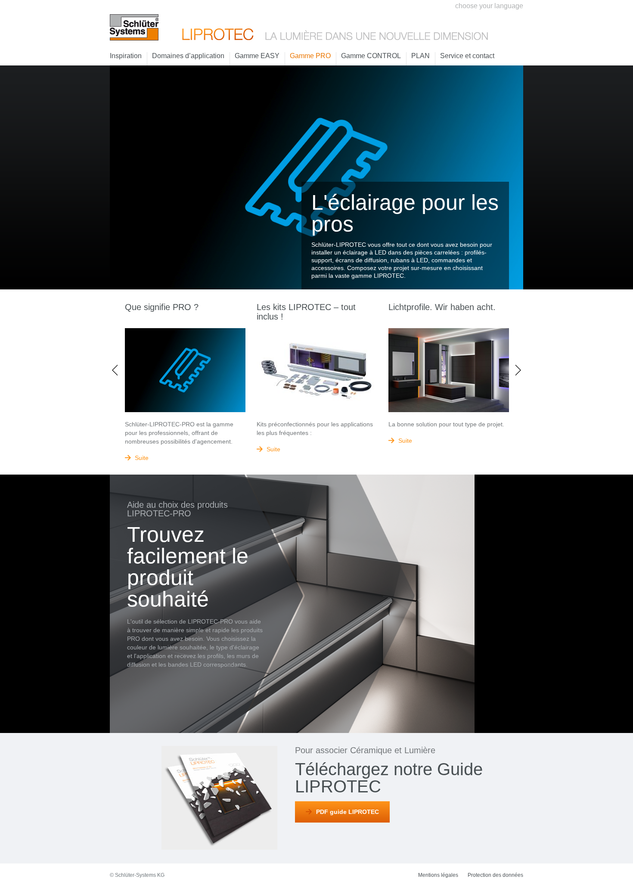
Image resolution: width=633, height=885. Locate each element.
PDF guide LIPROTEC (347, 811)
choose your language (489, 5)
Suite (142, 457)
